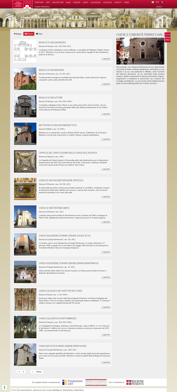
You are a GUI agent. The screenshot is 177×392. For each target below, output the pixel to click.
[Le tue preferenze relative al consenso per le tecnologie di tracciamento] (4, 387)
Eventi (85, 2)
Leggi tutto (106, 59)
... (28, 372)
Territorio (39, 2)
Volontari (107, 2)
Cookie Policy (79, 390)
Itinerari (76, 2)
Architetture (57, 2)
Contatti (118, 2)
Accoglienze (96, 2)
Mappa (18, 34)
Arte (48, 2)
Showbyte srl (57, 390)
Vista (40, 34)
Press (126, 2)
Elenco (30, 34)
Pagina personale (42, 7)
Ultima (38, 372)
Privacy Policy (68, 390)
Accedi (159, 7)
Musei (68, 2)
